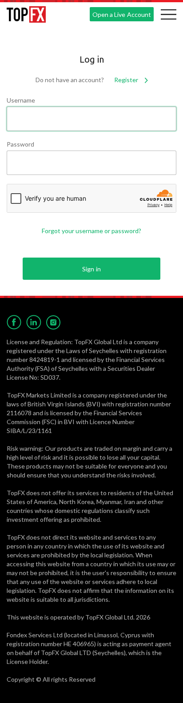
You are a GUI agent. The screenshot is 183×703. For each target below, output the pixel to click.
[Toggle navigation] (168, 14)
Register (126, 79)
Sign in (91, 269)
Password (20, 144)
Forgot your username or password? (91, 230)
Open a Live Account (121, 14)
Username (21, 100)
